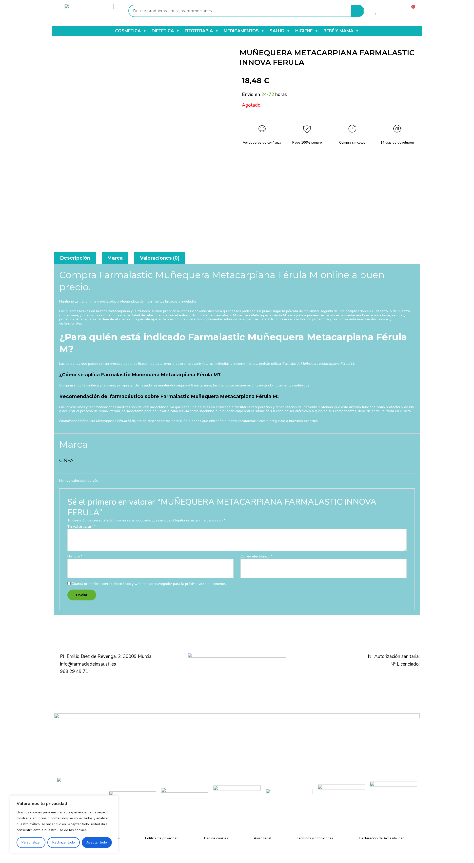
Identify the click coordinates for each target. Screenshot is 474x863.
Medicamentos (241, 31)
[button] (144, 31)
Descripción (75, 258)
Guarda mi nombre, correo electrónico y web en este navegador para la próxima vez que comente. (149, 583)
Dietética (163, 31)
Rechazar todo (63, 842)
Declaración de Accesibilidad (381, 838)
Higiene (304, 31)
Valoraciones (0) (159, 258)
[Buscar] (357, 11)
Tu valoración (81, 526)
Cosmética (128, 31)
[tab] (75, 258)
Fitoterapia (199, 31)
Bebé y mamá (338, 31)
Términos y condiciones (315, 838)
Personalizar (31, 842)
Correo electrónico (256, 557)
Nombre (74, 557)
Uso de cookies (216, 838)
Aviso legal (262, 838)
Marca (115, 258)
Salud (277, 31)
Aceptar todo (96, 842)
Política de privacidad (161, 838)
